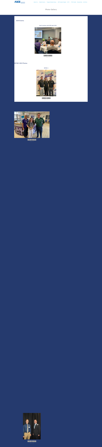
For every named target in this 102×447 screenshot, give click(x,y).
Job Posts (85, 2)
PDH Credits (73, 2)
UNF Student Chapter (62, 2)
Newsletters (79, 2)
